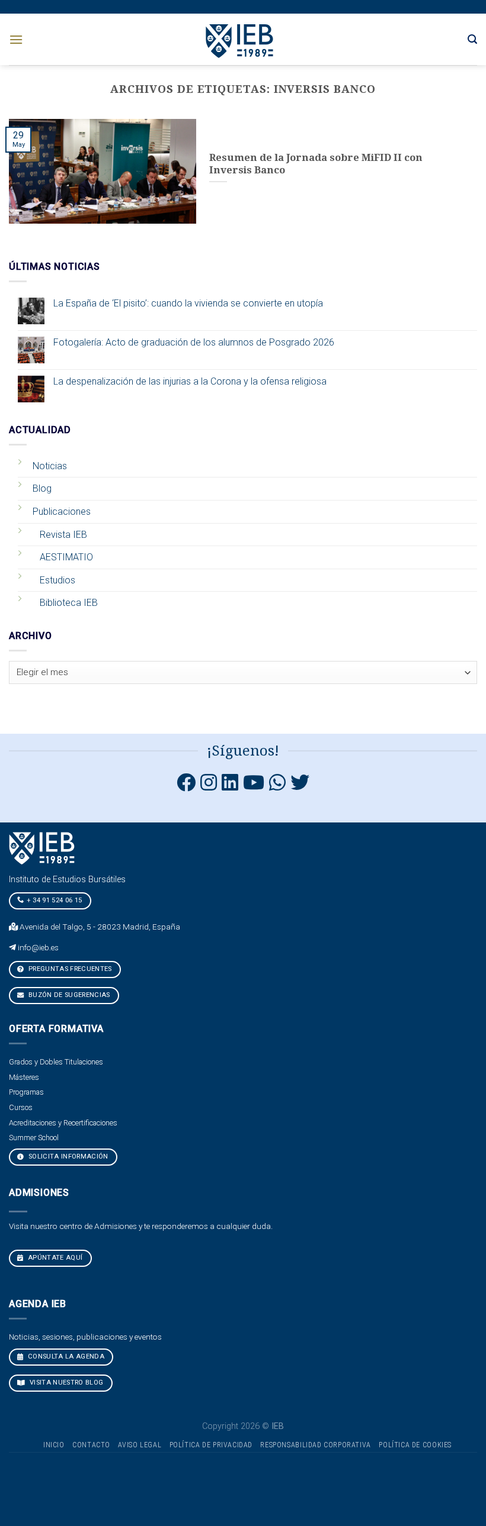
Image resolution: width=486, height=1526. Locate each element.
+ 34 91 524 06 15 (54, 900)
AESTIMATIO (66, 557)
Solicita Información (67, 1156)
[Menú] (16, 39)
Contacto (91, 1445)
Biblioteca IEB (69, 602)
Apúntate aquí (54, 1258)
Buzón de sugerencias (68, 995)
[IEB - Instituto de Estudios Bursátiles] (240, 39)
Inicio (54, 1445)
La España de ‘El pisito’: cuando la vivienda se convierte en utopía (188, 303)
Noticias (50, 466)
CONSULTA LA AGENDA (65, 1356)
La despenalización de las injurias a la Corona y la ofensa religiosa (190, 381)
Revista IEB (63, 534)
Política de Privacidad (211, 1445)
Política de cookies (415, 1445)
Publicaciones (62, 511)
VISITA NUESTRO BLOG (66, 1382)
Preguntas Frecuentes (69, 969)
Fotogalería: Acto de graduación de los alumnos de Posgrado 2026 (193, 342)
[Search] (472, 39)
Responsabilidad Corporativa (315, 1445)
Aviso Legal (139, 1445)
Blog (42, 488)
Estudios (57, 580)
